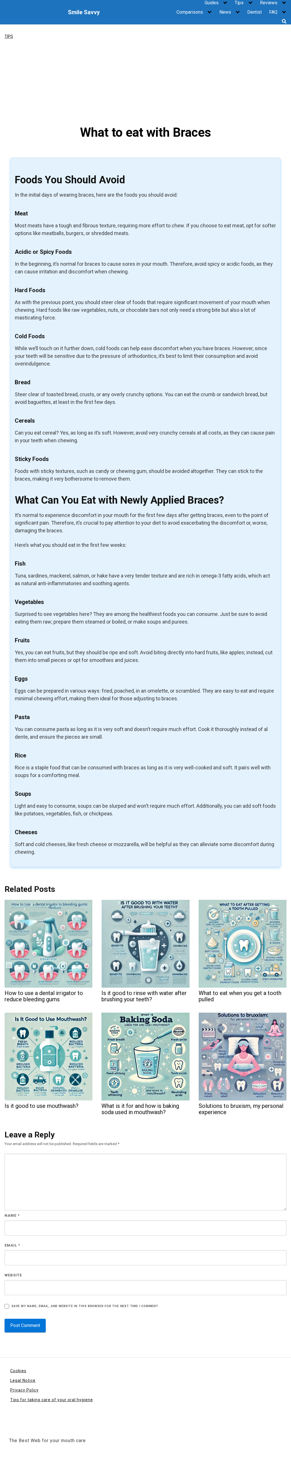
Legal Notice (23, 1380)
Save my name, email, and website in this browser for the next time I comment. (85, 1306)
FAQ (273, 12)
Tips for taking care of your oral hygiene (51, 1399)
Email (12, 1245)
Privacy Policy (24, 1390)
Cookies (18, 1370)
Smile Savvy (84, 12)
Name (12, 1215)
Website (13, 1275)
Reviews (268, 2)
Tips (239, 2)
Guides (212, 2)
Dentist (254, 12)
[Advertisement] (145, 82)
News (225, 12)
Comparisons (189, 12)
